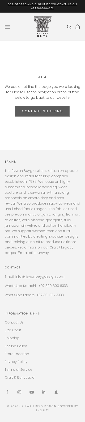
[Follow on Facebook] (7, 392)
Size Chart (13, 330)
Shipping (12, 338)
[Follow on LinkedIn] (44, 392)
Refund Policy (16, 346)
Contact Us (14, 322)
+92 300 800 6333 (53, 285)
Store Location (17, 354)
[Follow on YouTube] (31, 392)
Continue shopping (42, 111)
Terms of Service (18, 369)
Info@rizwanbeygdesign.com (39, 276)
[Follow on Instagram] (19, 392)
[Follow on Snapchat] (56, 392)
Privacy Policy (16, 361)
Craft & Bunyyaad (19, 377)
